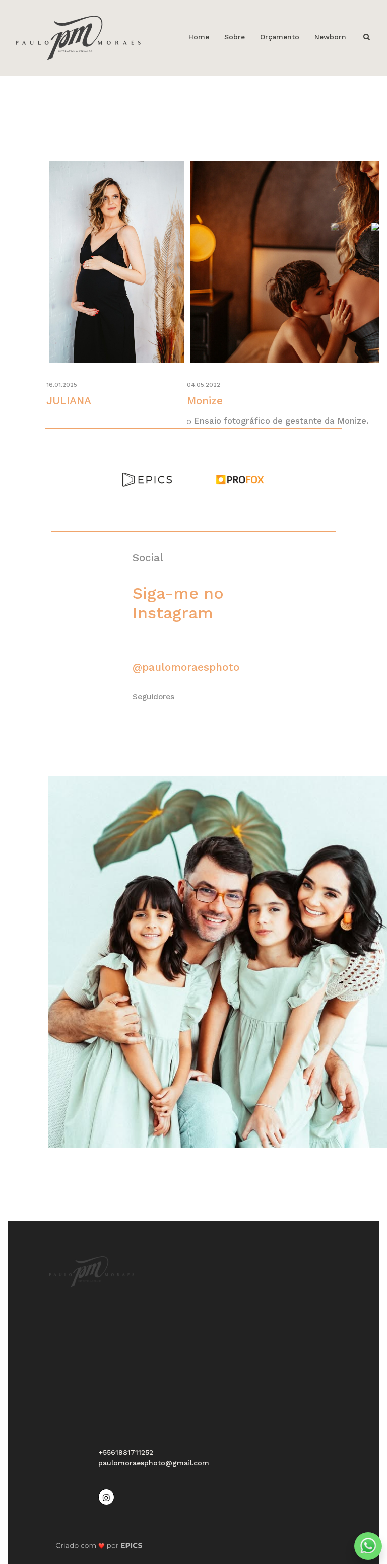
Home (198, 37)
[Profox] (240, 479)
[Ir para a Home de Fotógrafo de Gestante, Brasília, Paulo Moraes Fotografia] (78, 37)
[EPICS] (147, 479)
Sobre (234, 37)
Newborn (330, 37)
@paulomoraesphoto (186, 667)
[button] (375, 227)
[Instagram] (107, 1495)
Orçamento (279, 37)
